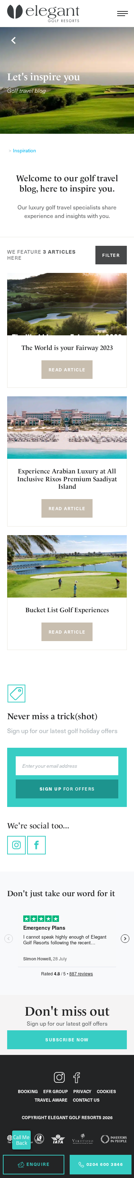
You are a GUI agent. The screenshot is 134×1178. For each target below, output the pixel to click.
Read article (67, 369)
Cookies (106, 1091)
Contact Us (86, 1100)
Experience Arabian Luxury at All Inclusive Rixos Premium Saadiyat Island (67, 478)
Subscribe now (67, 1039)
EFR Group (55, 1091)
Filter (111, 255)
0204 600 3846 (104, 1164)
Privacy (82, 1091)
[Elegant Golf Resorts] (45, 13)
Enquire (38, 1164)
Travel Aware (51, 1100)
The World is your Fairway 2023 (67, 347)
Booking (28, 1091)
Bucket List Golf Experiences (67, 610)
